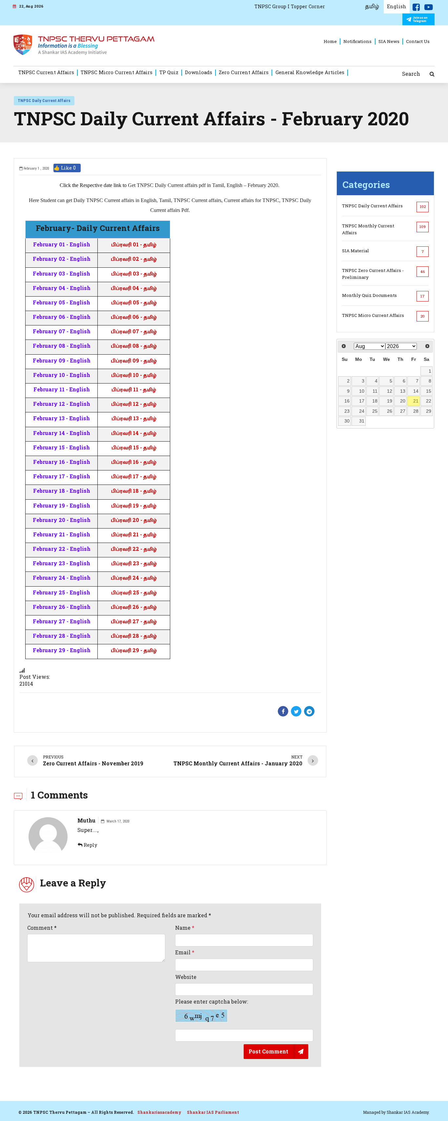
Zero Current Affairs (244, 72)
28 (415, 411)
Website (185, 977)
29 (428, 411)
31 (361, 421)
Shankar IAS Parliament (213, 1112)
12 (389, 391)
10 (361, 391)
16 (347, 401)
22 (428, 401)
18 (374, 401)
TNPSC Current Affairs (46, 72)
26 (389, 411)
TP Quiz (168, 72)
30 (347, 421)
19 (389, 401)
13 (402, 391)
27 (402, 411)
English (396, 6)
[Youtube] (428, 8)
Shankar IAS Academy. (408, 1112)
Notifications (357, 41)
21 (415, 401)
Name (184, 927)
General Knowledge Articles (309, 72)
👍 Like (65, 168)
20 (402, 401)
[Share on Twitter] (296, 711)
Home (330, 41)
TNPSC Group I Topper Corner (290, 6)
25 (374, 411)
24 (361, 411)
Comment (42, 927)
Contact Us (418, 41)
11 (375, 391)
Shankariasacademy (159, 1112)
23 (347, 411)
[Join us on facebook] (416, 8)
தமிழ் (372, 6)
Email (184, 952)
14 (415, 391)
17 (361, 401)
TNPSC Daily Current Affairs (44, 100)
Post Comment (268, 1051)
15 (428, 391)
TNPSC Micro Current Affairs (117, 72)
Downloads (198, 72)
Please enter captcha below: (211, 1001)
